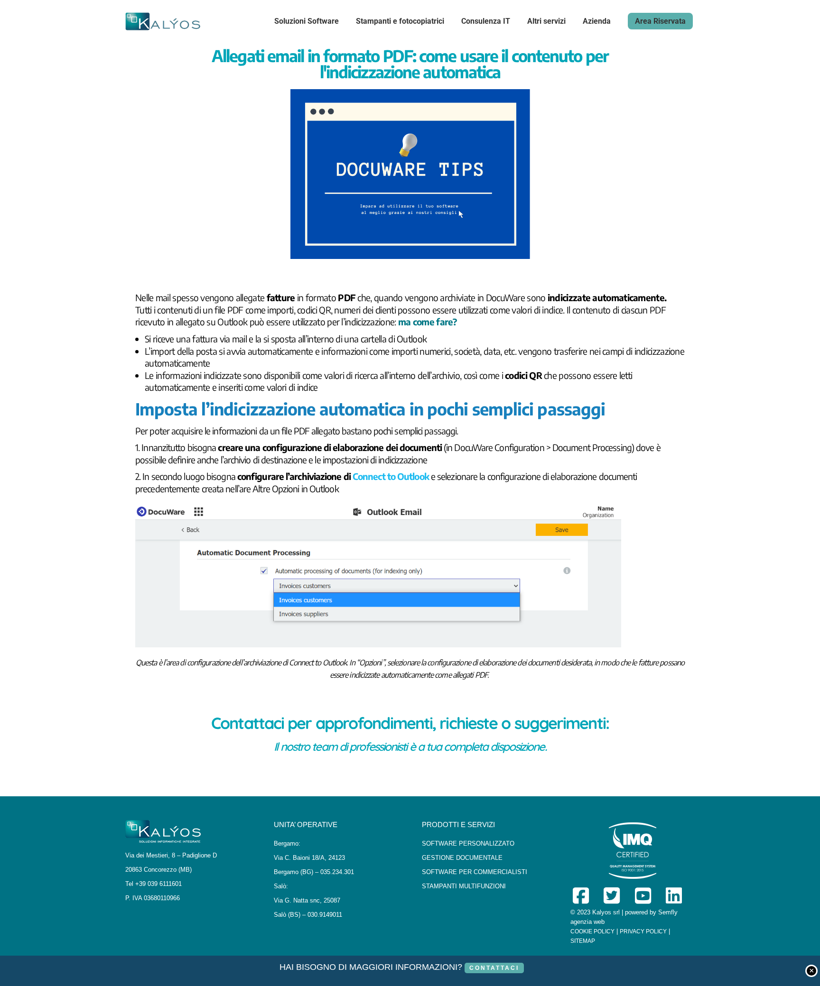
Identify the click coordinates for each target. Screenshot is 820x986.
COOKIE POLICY (592, 931)
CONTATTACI (494, 968)
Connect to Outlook (391, 476)
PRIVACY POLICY (643, 931)
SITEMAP (582, 941)
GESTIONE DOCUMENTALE (462, 857)
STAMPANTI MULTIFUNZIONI (464, 886)
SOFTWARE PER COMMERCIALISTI (474, 871)
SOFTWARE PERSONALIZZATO (468, 843)
